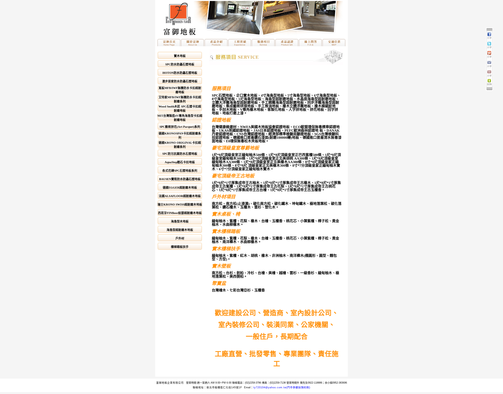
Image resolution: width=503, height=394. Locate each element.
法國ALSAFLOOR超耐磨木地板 (180, 196)
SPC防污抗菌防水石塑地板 (179, 153)
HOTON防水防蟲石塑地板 (179, 72)
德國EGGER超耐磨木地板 (180, 187)
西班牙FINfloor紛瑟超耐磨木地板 (180, 213)
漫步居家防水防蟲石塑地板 (179, 81)
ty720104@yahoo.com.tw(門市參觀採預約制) (281, 387)
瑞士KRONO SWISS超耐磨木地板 (180, 204)
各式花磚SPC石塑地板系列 (179, 170)
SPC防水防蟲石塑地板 (179, 64)
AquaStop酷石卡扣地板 (180, 162)
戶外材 (179, 238)
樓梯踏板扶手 (180, 246)
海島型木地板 (180, 221)
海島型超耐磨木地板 (180, 229)
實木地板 (180, 55)
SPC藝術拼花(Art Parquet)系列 (180, 126)
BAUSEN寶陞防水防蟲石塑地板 (180, 179)
